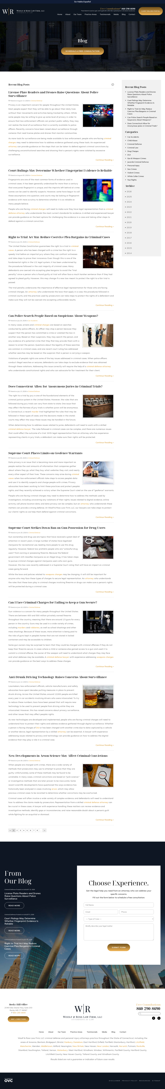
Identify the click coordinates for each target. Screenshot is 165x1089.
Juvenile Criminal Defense (138, 162)
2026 (128, 191)
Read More (14, 905)
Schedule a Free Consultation (82, 51)
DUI (37, 727)
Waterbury (62, 1050)
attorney (12, 146)
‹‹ (10, 830)
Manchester (25, 1046)
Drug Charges (133, 151)
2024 (128, 201)
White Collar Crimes (135, 176)
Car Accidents (32, 321)
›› (44, 830)
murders (22, 627)
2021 (128, 217)
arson (54, 789)
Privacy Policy (130, 1081)
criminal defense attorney (99, 366)
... (41, 830)
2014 (128, 253)
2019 (128, 227)
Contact (132, 14)
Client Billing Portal (150, 11)
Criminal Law (132, 148)
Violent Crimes (133, 173)
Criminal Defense (36, 101)
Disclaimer (114, 1081)
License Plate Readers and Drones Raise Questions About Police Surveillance (141, 94)
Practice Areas (91, 14)
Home (59, 14)
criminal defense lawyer (19, 429)
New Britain (78, 1046)
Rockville (140, 1046)
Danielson (78, 1042)
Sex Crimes (132, 169)
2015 (128, 248)
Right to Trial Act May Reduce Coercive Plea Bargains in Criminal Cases (141, 111)
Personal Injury (133, 165)
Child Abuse (132, 140)
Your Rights (132, 180)
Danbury (68, 1042)
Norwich (123, 1046)
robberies (35, 627)
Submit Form (119, 947)
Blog (123, 14)
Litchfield (139, 1042)
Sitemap (156, 1081)
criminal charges (38, 209)
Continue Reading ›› (105, 160)
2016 (128, 243)
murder (35, 411)
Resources (144, 1081)
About (67, 14)
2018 (128, 232)
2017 (128, 237)
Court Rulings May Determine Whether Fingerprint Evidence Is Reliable (140, 102)
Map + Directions (18, 1019)
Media (116, 14)
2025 (128, 196)
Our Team (77, 14)
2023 (128, 207)
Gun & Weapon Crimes (136, 158)
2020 (128, 222)
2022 (128, 212)
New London (103, 1046)
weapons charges (54, 574)
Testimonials (105, 14)
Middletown (46, 1046)
